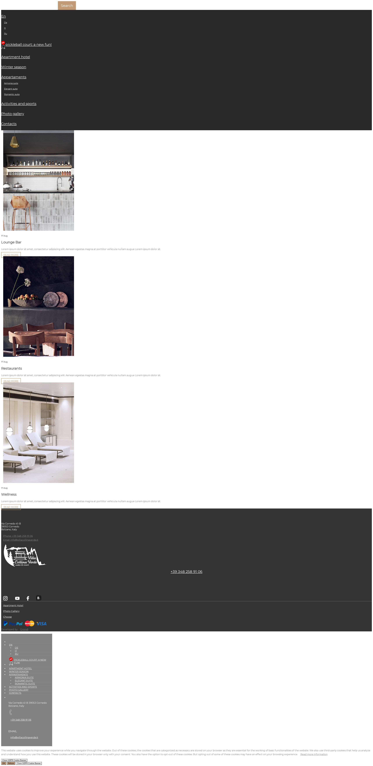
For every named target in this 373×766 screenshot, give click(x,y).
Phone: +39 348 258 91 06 (18, 536)
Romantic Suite (12, 94)
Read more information (314, 754)
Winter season (13, 67)
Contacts (9, 124)
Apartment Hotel (15, 57)
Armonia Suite (11, 83)
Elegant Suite (11, 89)
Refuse (11, 763)
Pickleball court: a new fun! (29, 44)
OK (3, 763)
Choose (7, 617)
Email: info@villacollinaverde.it (20, 540)
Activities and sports (18, 104)
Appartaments (13, 77)
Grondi (24, 629)
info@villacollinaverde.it (24, 737)
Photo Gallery (12, 114)
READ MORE (11, 254)
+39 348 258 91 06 (186, 571)
